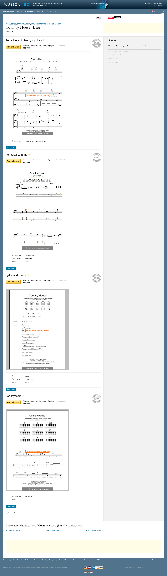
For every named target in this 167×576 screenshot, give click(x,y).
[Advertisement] (133, 27)
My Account (158, 3)
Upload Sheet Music (97, 3)
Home (5, 560)
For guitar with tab (114, 55)
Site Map (44, 560)
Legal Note (92, 560)
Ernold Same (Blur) (52, 531)
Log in (7, 513)
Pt (163, 11)
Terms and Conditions (65, 560)
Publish (40, 11)
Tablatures (131, 45)
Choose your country (158, 560)
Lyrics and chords (114, 58)
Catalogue (29, 11)
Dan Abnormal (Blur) (13, 531)
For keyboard (113, 62)
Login (154, 5)
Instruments (8, 11)
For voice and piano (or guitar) (119, 51)
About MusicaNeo (18, 560)
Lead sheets (142, 45)
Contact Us (37, 560)
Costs (85, 560)
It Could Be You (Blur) (93, 531)
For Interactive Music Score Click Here (37, 95)
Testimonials (28, 560)
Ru (160, 11)
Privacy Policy (53, 560)
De (157, 11)
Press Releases (77, 560)
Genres (19, 11)
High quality (120, 45)
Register (160, 5)
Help (10, 560)
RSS (98, 560)
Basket (149, 3)
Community (51, 11)
